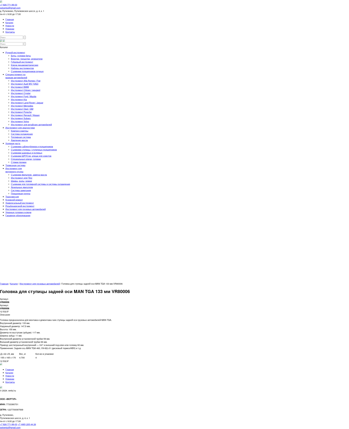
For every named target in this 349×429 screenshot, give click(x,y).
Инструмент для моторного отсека (14, 170)
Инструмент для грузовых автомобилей (25, 209)
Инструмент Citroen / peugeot (25, 90)
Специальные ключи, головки (26, 159)
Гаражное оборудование (17, 215)
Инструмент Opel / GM (22, 108)
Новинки (9, 28)
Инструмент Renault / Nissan (25, 115)
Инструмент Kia (19, 99)
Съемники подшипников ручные (27, 71)
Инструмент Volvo (20, 121)
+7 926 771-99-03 (8, 4)
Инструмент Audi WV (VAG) (24, 83)
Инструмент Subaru (21, 118)
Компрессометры (19, 130)
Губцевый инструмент (22, 61)
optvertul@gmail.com (10, 7)
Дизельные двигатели (22, 187)
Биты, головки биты (21, 55)
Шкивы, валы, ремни (21, 181)
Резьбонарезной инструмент (19, 206)
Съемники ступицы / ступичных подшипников (34, 149)
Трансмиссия (12, 196)
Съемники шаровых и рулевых (26, 152)
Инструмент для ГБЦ (21, 177)
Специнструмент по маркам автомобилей (16, 76)
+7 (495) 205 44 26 (27, 424)
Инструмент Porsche (21, 112)
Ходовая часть (12, 143)
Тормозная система (15, 165)
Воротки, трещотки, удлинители (27, 58)
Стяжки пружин (18, 162)
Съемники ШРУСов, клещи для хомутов (31, 155)
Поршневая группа (20, 193)
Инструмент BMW (20, 87)
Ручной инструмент (15, 52)
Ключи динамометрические (24, 65)
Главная (9, 19)
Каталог (9, 22)
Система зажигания (21, 190)
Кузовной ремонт (14, 199)
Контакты (10, 32)
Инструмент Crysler (21, 93)
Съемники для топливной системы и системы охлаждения (40, 184)
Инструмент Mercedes (22, 105)
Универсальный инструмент (19, 202)
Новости (9, 25)
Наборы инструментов (22, 68)
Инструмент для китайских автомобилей (31, 124)
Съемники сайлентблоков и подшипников (32, 146)
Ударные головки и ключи (18, 212)
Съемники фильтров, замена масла (29, 174)
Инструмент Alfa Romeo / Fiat (25, 80)
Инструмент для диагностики (20, 127)
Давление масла (19, 140)
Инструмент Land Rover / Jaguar (27, 102)
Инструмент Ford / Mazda (23, 96)
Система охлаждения (22, 134)
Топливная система (21, 137)
